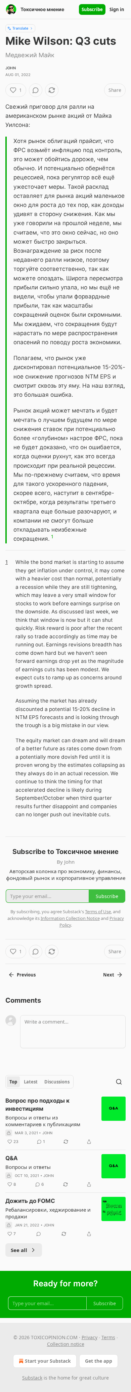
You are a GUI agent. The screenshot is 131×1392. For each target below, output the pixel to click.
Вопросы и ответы (28, 1167)
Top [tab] (13, 1082)
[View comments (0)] (35, 90)
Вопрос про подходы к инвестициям (37, 1104)
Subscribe (92, 9)
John (10, 68)
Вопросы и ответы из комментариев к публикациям (42, 1121)
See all (19, 1250)
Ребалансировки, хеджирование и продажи (48, 1213)
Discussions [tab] (57, 1082)
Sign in (117, 9)
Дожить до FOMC (30, 1201)
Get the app (98, 1361)
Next (108, 975)
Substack (32, 1378)
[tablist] (39, 1081)
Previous (26, 975)
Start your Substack (48, 1361)
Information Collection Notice (70, 918)
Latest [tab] (31, 1082)
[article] (65, 1121)
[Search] (119, 1081)
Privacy (89, 1337)
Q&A (11, 1158)
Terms (108, 1337)
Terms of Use (98, 911)
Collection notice (65, 1344)
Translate (20, 28)
